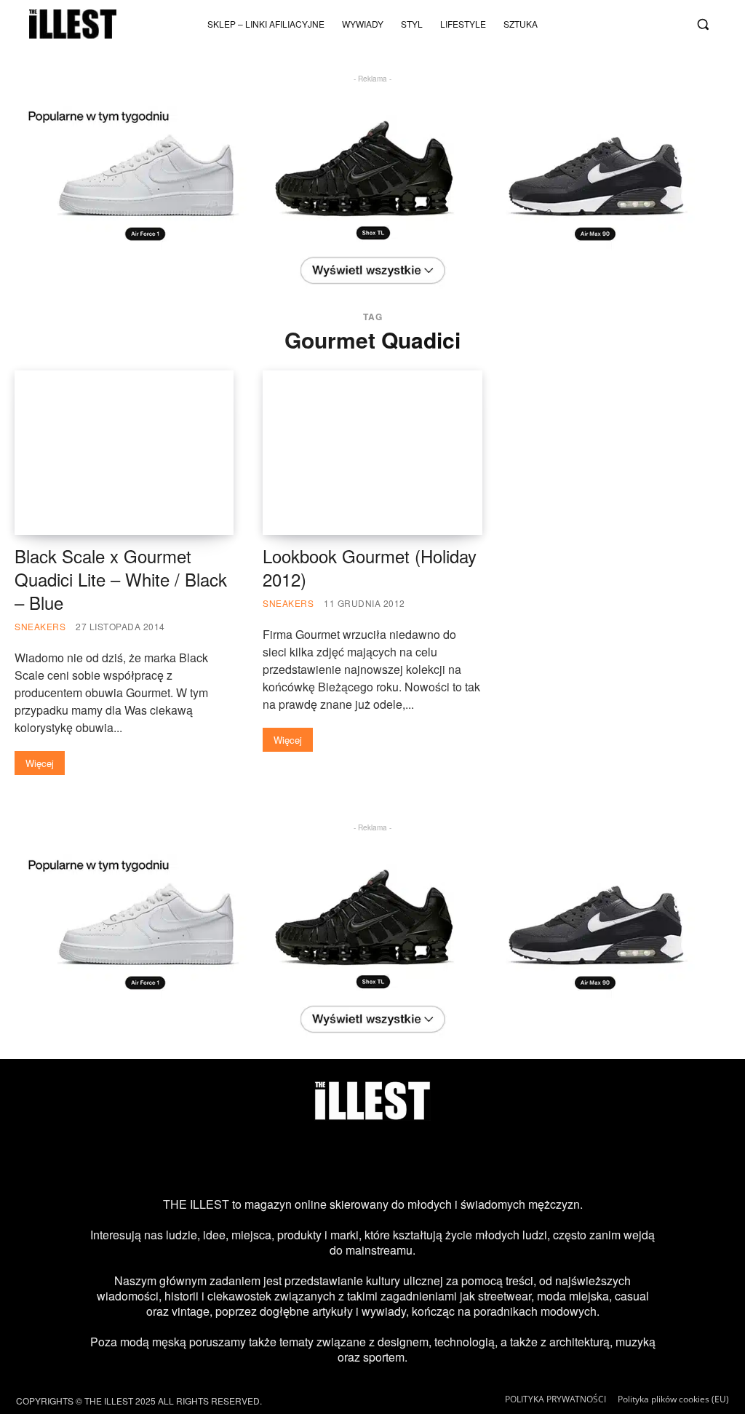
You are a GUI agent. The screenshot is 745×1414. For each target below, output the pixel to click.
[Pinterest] (396, 1158)
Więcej (39, 763)
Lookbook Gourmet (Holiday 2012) (370, 567)
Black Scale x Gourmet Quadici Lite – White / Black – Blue (121, 579)
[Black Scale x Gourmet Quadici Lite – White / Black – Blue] (124, 452)
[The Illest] (72, 23)
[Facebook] (594, 36)
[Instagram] (594, 12)
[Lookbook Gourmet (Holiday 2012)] (372, 452)
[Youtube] (642, 12)
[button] (703, 24)
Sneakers (40, 626)
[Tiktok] (618, 12)
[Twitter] (666, 12)
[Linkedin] (489, 1158)
